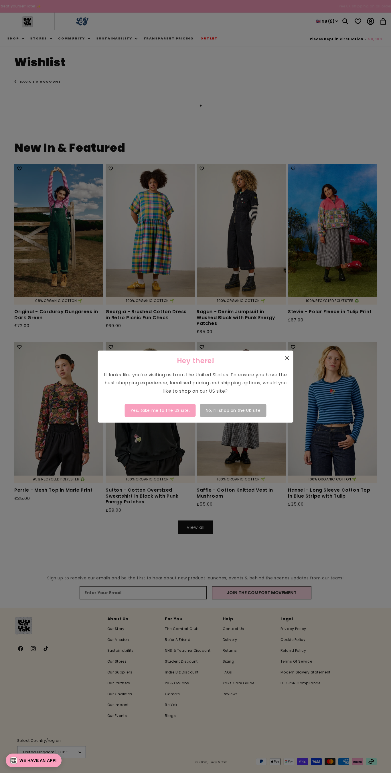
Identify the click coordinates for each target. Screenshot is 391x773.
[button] (34, 760)
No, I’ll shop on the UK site (233, 410)
